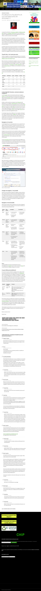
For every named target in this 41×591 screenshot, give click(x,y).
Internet (13, 33)
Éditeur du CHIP (10, 20)
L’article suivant (6, 134)
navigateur (10, 33)
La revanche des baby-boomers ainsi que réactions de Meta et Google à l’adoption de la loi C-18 (13, 329)
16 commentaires (17, 20)
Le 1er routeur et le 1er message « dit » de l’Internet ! (10, 325)
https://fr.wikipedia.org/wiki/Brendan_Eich (10, 433)
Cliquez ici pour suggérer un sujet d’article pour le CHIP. (10, 545)
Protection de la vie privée (7, 320)
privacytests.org (7, 139)
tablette (16, 32)
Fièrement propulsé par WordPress (6, 589)
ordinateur (13, 32)
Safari (13, 320)
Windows (16, 320)
